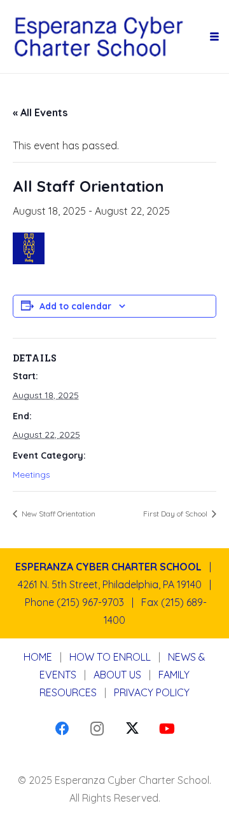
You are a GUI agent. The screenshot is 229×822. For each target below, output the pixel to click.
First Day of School (176, 513)
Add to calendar (75, 306)
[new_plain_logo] (109, 37)
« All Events (40, 112)
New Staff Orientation (57, 513)
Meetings (31, 474)
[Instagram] (97, 728)
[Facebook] (62, 728)
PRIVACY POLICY (152, 692)
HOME (38, 656)
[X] (131, 728)
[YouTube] (166, 728)
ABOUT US (117, 674)
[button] (214, 36)
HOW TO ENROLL (110, 656)
